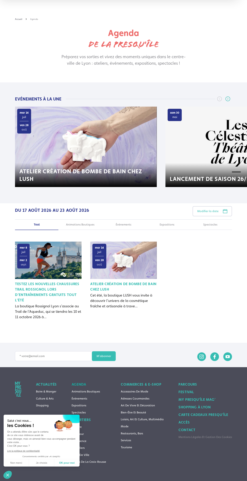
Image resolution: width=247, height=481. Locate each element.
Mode (125, 426)
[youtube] (227, 356)
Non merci (16, 462)
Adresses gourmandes (135, 398)
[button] (227, 98)
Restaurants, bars (132, 433)
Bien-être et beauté (133, 412)
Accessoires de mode (134, 391)
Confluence (79, 441)
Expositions (79, 405)
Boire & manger (46, 391)
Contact (186, 430)
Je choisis (41, 462)
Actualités (46, 384)
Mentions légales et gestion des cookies (205, 437)
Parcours (187, 384)
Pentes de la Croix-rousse (89, 461)
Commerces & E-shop (141, 384)
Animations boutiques (86, 391)
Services (126, 440)
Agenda (79, 384)
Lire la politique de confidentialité (23, 451)
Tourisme (126, 447)
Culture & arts (45, 398)
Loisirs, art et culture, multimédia (142, 419)
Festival (186, 392)
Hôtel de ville (80, 455)
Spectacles (79, 412)
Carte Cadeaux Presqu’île (203, 415)
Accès (184, 422)
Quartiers (81, 420)
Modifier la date (208, 211)
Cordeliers (78, 448)
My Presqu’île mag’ (197, 399)
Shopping (42, 405)
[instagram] (201, 356)
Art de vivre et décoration (138, 405)
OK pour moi (67, 462)
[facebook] (214, 356)
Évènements (79, 398)
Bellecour (78, 434)
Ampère (77, 427)
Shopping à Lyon (194, 407)
